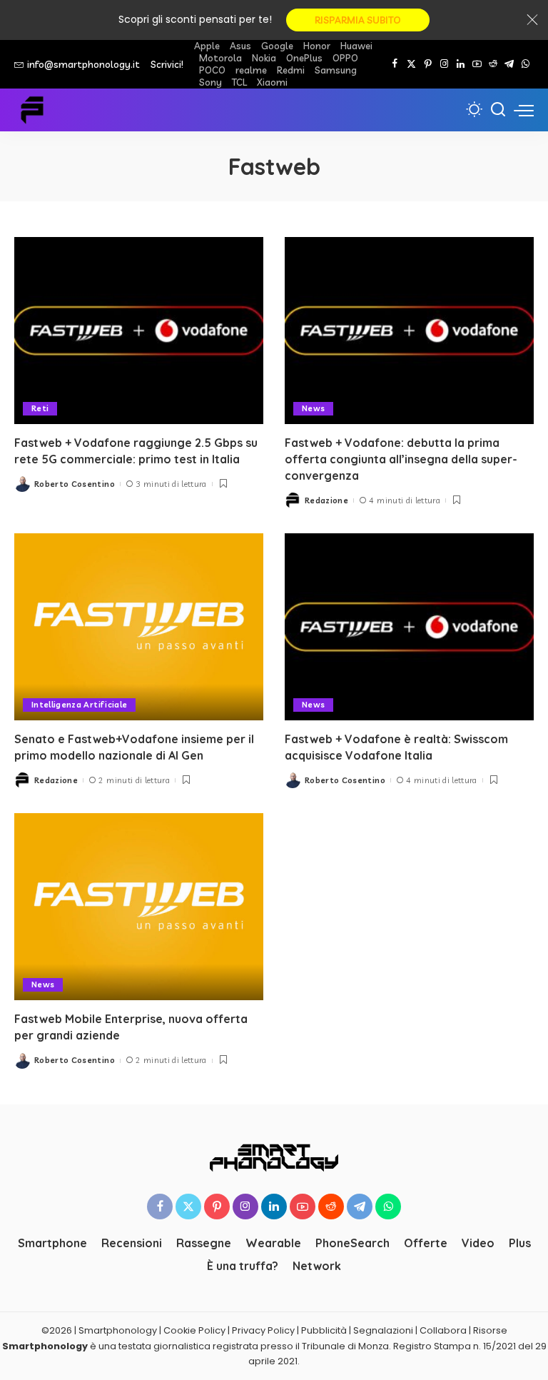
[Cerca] (498, 110)
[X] (411, 64)
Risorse (490, 1330)
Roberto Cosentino (74, 484)
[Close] (532, 20)
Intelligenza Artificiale (79, 705)
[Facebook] (395, 64)
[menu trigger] (524, 110)
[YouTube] (477, 64)
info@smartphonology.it (83, 64)
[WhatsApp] (525, 64)
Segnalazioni (383, 1330)
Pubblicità (324, 1330)
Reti (40, 408)
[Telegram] (509, 64)
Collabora (443, 1330)
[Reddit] (493, 64)
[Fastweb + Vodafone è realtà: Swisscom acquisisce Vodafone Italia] (409, 626)
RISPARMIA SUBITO (358, 20)
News (313, 408)
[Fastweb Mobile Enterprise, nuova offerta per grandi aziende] (138, 906)
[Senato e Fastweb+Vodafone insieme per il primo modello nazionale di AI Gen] (138, 626)
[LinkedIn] (460, 64)
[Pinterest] (428, 64)
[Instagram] (444, 64)
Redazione (326, 500)
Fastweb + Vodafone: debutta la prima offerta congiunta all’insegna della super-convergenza (401, 459)
